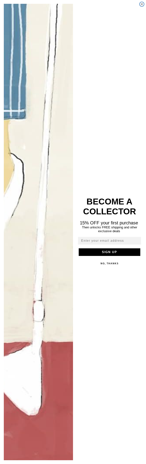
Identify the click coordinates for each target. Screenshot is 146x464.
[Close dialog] (142, 4)
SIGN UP (109, 252)
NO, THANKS (110, 263)
